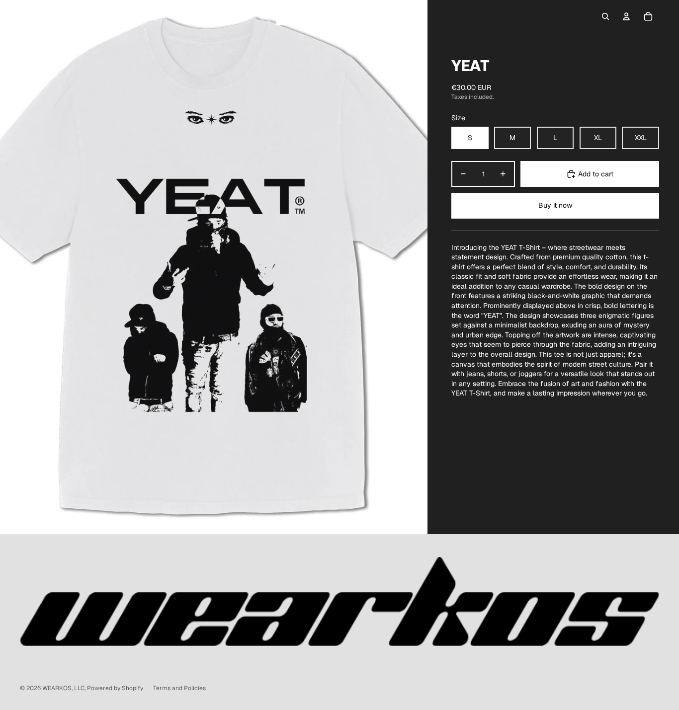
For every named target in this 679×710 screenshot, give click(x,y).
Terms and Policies (179, 688)
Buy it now (555, 205)
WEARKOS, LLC (63, 688)
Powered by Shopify (115, 688)
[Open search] (605, 16)
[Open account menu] (626, 16)
